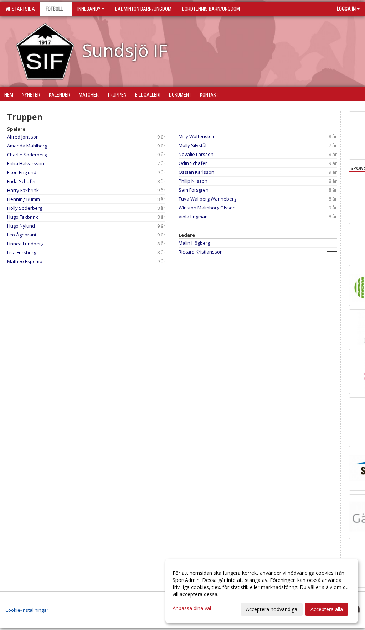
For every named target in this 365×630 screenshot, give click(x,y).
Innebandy (89, 9)
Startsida (22, 9)
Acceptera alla (326, 609)
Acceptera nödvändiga (271, 609)
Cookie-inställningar (26, 610)
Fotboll (54, 9)
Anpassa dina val (192, 608)
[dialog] (261, 591)
